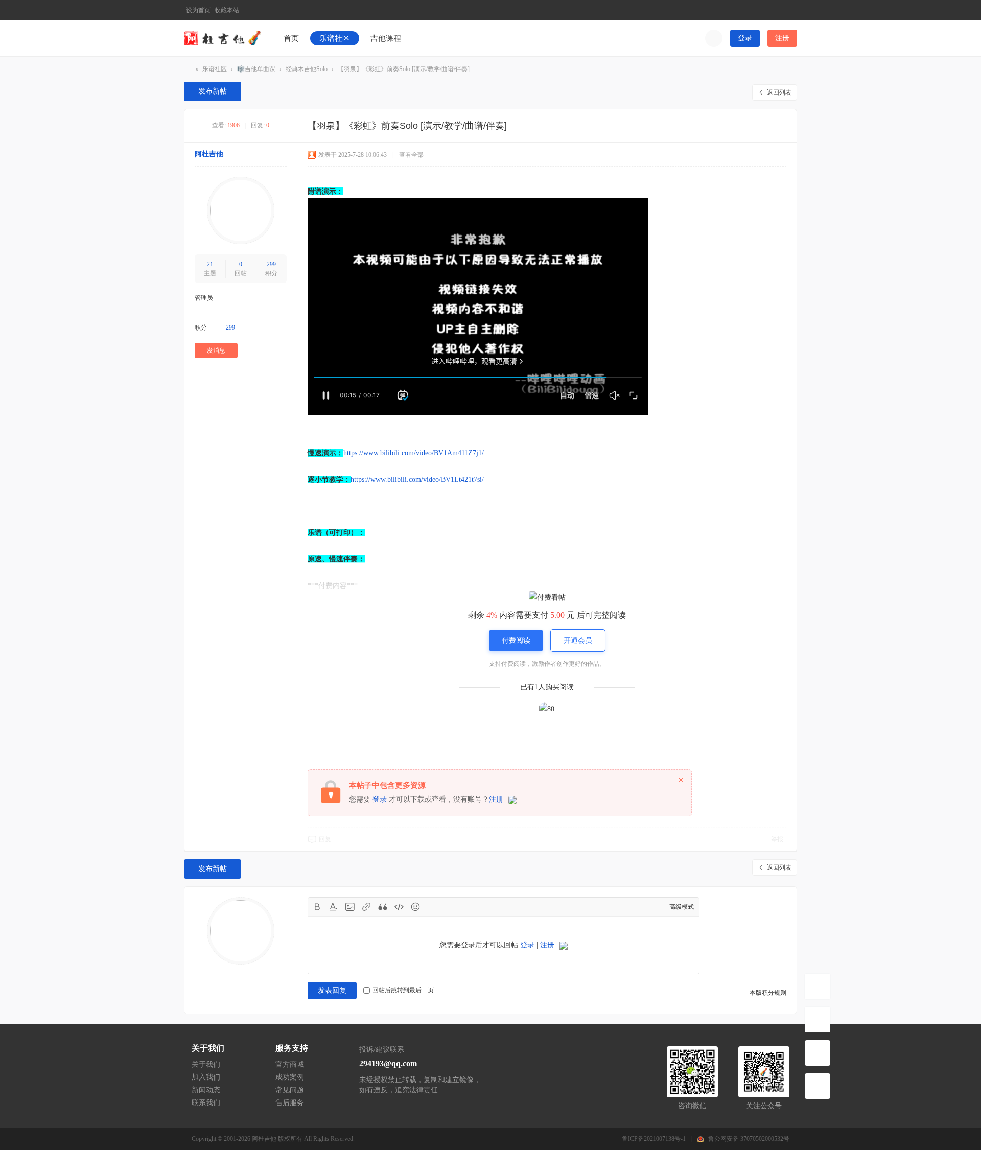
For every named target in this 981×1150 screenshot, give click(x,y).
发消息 (216, 350)
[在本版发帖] (817, 1019)
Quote (383, 907)
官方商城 (289, 1064)
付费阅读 (516, 640)
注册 (782, 38)
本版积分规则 (768, 992)
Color (334, 907)
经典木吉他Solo (307, 69)
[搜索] (713, 38)
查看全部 (411, 154)
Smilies (415, 907)
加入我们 (206, 1077)
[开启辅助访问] (773, 10)
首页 (291, 38)
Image (350, 907)
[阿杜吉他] (222, 37)
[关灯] (817, 986)
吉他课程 (385, 38)
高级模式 (681, 906)
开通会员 (578, 640)
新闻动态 (206, 1090)
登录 (745, 38)
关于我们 (206, 1064)
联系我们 (206, 1103)
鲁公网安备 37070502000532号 (748, 1138)
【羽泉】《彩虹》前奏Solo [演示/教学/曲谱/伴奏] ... (407, 69)
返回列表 (779, 92)
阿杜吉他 (188, 69)
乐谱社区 (334, 38)
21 (210, 264)
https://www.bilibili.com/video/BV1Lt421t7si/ (417, 479)
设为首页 (198, 10)
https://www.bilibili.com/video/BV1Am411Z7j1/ (413, 453)
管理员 (204, 297)
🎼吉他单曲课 (256, 69)
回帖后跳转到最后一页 (403, 990)
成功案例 (289, 1077)
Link (366, 907)
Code (399, 907)
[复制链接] (514, 126)
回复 (325, 839)
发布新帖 (212, 91)
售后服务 (289, 1103)
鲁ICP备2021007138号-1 (654, 1138)
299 (271, 264)
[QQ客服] (817, 1086)
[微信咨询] (817, 1053)
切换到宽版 (790, 14)
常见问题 (289, 1090)
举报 (777, 839)
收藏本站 (227, 10)
